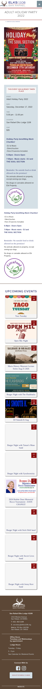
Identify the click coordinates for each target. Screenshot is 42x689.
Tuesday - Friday (14, 648)
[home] (14, 4)
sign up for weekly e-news (21, 675)
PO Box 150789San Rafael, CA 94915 (20, 628)
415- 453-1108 (18, 622)
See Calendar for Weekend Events (21, 654)
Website (21, 687)
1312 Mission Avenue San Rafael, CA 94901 (19, 618)
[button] (39, 4)
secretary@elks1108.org (22, 625)
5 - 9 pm (11, 651)
